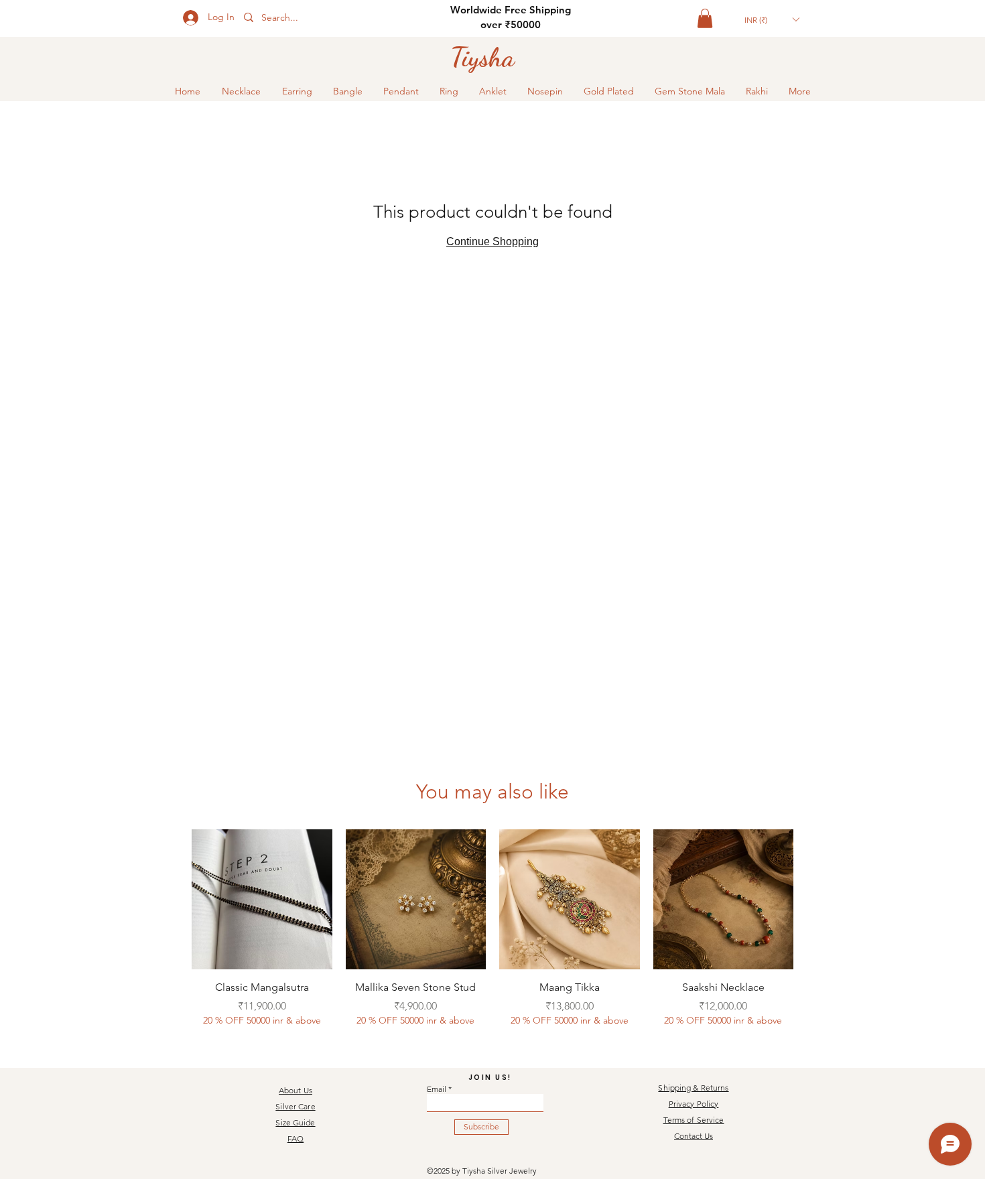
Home (209, 129)
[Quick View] (262, 899)
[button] (705, 18)
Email (436, 1089)
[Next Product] (813, 899)
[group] (492, 936)
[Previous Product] (172, 899)
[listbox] (771, 19)
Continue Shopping (492, 257)
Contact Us (693, 1136)
